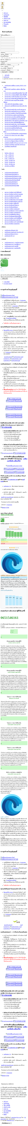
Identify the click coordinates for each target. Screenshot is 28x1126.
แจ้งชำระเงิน (7, 18)
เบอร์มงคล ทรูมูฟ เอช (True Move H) (13, 232)
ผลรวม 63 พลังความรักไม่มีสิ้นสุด (13, 218)
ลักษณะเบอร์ (4, 61)
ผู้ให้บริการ (3, 64)
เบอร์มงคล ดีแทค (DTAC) (11, 234)
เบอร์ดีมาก (3, 263)
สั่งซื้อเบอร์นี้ (4, 278)
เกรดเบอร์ (3, 70)
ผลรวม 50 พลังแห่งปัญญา (11, 207)
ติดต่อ (5, 26)
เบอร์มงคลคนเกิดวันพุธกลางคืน (12, 178)
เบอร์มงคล (6, 14)
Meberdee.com (10, 1120)
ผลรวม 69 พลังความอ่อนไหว (12, 223)
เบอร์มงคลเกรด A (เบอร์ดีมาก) (12, 244)
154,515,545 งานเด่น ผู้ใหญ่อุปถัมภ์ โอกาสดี (15, 93)
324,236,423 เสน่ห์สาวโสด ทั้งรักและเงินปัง (15, 113)
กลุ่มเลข (3, 52)
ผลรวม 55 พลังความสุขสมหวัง (12, 212)
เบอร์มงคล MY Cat (9, 235)
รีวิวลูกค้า (6, 24)
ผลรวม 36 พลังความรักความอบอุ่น (13, 194)
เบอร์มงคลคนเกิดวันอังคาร (11, 174)
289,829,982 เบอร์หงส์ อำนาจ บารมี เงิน (14, 111)
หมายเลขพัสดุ (7, 22)
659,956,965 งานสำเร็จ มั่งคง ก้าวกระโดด (15, 96)
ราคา (2, 66)
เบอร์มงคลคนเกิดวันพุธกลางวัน (12, 176)
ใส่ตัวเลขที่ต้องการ (5, 35)
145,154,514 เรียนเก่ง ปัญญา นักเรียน (14, 141)
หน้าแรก (6, 13)
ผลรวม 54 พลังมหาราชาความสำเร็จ (14, 210)
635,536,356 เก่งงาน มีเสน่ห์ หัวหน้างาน (14, 139)
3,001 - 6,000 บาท (9, 156)
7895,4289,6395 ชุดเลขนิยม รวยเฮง (13, 104)
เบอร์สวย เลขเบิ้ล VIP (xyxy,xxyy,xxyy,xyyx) (15, 142)
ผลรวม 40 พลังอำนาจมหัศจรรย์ (12, 196)
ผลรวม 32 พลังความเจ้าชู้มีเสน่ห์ (12, 192)
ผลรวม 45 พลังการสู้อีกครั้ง (11, 203)
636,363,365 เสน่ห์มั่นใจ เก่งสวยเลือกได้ (14, 118)
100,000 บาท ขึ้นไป (9, 166)
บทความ (6, 20)
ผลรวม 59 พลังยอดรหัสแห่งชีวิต (12, 216)
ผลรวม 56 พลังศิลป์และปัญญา (12, 214)
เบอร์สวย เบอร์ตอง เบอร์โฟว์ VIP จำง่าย (14, 144)
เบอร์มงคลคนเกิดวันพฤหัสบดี (12, 180)
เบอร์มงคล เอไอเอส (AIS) (11, 230)
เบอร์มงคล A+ (7, 486)
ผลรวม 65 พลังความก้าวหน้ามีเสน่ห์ (13, 221)
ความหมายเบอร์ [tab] (8, 283)
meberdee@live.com (16, 1117)
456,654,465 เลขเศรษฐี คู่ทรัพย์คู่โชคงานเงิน (15, 98)
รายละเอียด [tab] (7, 281)
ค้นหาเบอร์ (4, 72)
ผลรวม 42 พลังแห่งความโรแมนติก (13, 199)
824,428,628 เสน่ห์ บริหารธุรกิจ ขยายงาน (15, 109)
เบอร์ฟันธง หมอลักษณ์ (10, 146)
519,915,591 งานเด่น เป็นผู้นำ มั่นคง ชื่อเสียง (15, 94)
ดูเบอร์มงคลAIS (8, 357)
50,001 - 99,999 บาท (9, 164)
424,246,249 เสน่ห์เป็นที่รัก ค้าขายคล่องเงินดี (15, 126)
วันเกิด (2, 54)
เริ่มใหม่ (11, 72)
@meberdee (23, 300)
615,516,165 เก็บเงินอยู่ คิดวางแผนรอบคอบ (15, 133)
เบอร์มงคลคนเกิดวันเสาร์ (11, 183)
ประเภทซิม (3, 68)
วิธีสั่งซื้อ (6, 16)
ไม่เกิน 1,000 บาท (9, 153)
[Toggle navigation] (2, 10)
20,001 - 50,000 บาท (9, 162)
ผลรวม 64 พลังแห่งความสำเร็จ (12, 220)
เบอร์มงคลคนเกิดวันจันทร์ (11, 172)
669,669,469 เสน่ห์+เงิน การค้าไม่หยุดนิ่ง (14, 124)
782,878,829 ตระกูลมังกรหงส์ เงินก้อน (14, 115)
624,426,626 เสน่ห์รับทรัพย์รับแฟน (13, 128)
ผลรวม (2, 59)
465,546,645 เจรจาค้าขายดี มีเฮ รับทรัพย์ (14, 117)
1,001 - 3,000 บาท (9, 155)
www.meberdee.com (12, 479)
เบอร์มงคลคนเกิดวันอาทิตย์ (11, 185)
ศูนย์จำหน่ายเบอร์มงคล (7, 497)
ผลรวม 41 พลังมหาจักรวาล (11, 197)
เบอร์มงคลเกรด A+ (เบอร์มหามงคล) (14, 242)
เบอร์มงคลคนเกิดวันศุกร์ (10, 181)
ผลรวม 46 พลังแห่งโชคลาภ (11, 205)
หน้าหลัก (6, 75)
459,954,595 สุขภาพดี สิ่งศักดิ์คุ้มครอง (14, 122)
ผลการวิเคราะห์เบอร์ (7, 513)
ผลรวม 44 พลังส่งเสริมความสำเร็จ (13, 201)
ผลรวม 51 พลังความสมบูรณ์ (11, 209)
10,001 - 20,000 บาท (9, 160)
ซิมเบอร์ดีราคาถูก (8, 330)
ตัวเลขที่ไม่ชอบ (5, 56)
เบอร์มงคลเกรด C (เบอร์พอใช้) (12, 248)
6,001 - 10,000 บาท (9, 158)
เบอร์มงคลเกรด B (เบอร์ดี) (11, 246)
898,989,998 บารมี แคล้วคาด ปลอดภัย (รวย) (15, 120)
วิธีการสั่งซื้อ (7, 1105)
